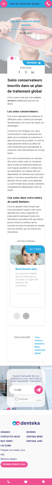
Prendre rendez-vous (26, 481)
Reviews (31, 432)
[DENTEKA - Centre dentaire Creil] (26, 423)
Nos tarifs (7, 441)
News (37, 347)
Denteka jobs (34, 441)
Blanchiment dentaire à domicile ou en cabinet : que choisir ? (27, 269)
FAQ (2, 454)
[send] (38, 389)
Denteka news (35, 436)
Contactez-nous (10, 436)
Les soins (6, 445)
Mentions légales (9, 459)
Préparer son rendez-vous (13, 450)
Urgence (43, 481)
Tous (37, 337)
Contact (8, 481)
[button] (26, 316)
